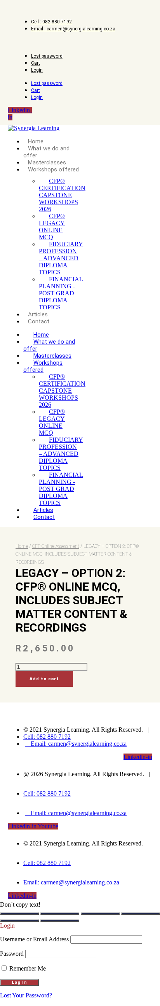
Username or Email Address (34, 939)
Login (37, 70)
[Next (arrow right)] (59, 921)
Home (35, 141)
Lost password (47, 56)
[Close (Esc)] (140, 913)
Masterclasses (47, 162)
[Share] (100, 913)
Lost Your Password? (26, 995)
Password (12, 953)
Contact (38, 321)
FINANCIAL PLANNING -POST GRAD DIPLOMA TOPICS (61, 293)
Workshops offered (53, 169)
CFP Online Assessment (55, 546)
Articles (38, 314)
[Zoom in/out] (19, 913)
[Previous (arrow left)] (19, 921)
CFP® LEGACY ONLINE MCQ (52, 226)
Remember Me (27, 968)
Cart (35, 63)
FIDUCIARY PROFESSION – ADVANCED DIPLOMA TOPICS (61, 258)
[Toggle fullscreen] (59, 913)
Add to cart (44, 678)
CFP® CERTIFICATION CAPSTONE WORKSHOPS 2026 (62, 195)
